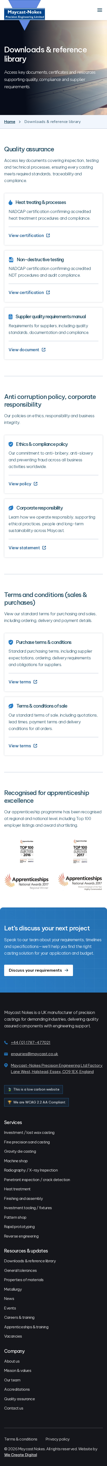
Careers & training (19, 1317)
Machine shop (16, 1160)
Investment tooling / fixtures (28, 1207)
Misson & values (17, 1370)
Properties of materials (24, 1279)
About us (11, 1361)
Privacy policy (58, 1439)
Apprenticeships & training (26, 1326)
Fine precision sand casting (27, 1142)
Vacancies (13, 1336)
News (9, 1298)
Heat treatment (17, 1188)
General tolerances (20, 1270)
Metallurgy (13, 1289)
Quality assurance (19, 1398)
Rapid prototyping (19, 1226)
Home (9, 121)
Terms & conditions (20, 1439)
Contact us (13, 1408)
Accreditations (17, 1389)
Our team (12, 1380)
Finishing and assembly (23, 1198)
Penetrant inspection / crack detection (37, 1179)
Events (10, 1308)
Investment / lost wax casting (29, 1132)
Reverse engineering (21, 1236)
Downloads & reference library (30, 1260)
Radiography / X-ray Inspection (31, 1170)
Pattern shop (15, 1217)
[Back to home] (24, 15)
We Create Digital (20, 1454)
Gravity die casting (20, 1151)
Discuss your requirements (35, 970)
